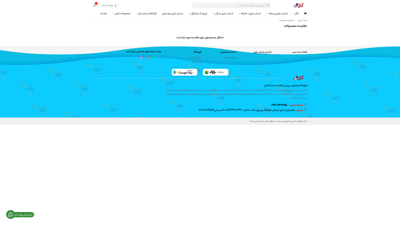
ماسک (103, 13)
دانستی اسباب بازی (263, 52)
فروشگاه (197, 52)
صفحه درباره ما (194, 57)
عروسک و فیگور (199, 13)
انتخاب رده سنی (299, 52)
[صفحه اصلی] (302, 20)
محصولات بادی (122, 13)
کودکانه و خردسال (147, 13)
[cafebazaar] (215, 72)
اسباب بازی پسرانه (278, 13)
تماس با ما (196, 62)
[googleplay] (184, 72)
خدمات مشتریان (228, 52)
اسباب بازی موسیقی (172, 13)
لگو (297, 13)
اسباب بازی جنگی (224, 13)
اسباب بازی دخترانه (251, 13)
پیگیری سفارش (229, 57)
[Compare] (200, 78)
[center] (268, 5)
